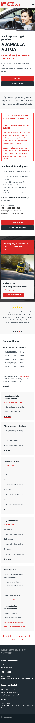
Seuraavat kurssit (17, 84)
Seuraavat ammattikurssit (13, 295)
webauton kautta (24, 376)
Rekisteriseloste (6, 717)
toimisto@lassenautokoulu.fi (11, 211)
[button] (33, 3)
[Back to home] (11, 3)
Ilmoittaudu (17, 78)
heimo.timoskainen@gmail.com (12, 213)
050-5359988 (6, 208)
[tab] (13, 331)
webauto (14, 600)
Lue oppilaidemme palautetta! (17, 228)
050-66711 (16, 208)
